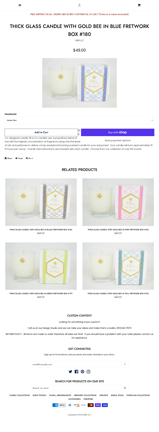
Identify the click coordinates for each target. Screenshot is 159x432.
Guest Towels (39, 395)
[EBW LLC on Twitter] (70, 372)
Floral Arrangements (60, 395)
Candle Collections (19, 395)
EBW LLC (79, 40)
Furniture (88, 399)
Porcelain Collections (138, 395)
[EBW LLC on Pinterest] (82, 372)
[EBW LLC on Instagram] (88, 372)
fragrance (10, 114)
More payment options (118, 140)
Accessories (74, 399)
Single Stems (117, 395)
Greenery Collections (85, 395)
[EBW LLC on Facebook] (76, 372)
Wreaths (103, 395)
